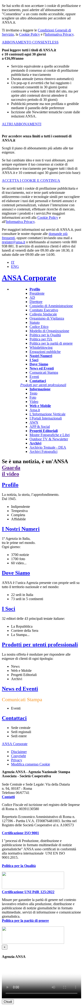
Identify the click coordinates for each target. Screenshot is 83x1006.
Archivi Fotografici (43, 452)
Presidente (37, 293)
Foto (33, 397)
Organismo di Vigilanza (47, 318)
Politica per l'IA (41, 339)
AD (32, 297)
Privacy (16, 760)
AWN (34, 422)
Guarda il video (11, 471)
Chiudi (8, 1001)
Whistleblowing (41, 347)
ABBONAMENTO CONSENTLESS (30, 42)
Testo (33, 393)
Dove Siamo (16, 573)
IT (13, 262)
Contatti (8, 797)
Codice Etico (39, 327)
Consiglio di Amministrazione (51, 306)
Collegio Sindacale (43, 314)
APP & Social (40, 427)
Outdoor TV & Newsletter (49, 439)
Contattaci (14, 718)
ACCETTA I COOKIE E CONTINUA (31, 180)
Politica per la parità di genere (51, 343)
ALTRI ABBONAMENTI (21, 124)
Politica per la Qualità (45, 335)
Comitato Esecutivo (44, 310)
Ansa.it (35, 410)
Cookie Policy (29, 34)
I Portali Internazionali (46, 418)
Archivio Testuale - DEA (48, 447)
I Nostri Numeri (21, 529)
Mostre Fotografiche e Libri (50, 435)
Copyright (18, 756)
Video (34, 402)
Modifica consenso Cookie (30, 764)
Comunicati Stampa (44, 372)
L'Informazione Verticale (47, 414)
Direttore (36, 302)
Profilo (10, 485)
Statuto (35, 322)
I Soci (8, 609)
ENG (15, 266)
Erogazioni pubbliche (45, 352)
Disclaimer (19, 752)
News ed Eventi (20, 689)
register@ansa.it (13, 242)
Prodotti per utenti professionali (40, 645)
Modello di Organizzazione (49, 331)
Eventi (34, 377)
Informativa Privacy (59, 34)
